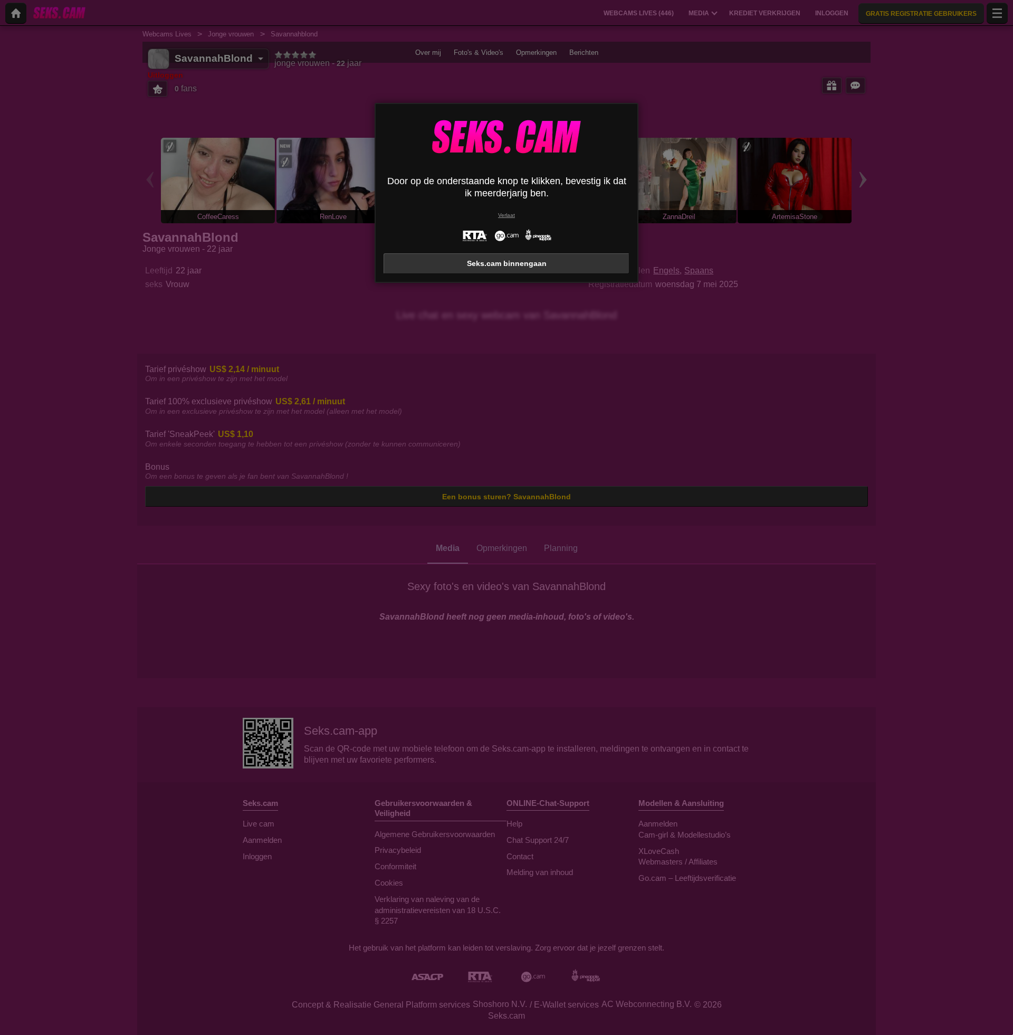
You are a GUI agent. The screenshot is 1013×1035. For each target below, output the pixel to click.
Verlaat (506, 215)
